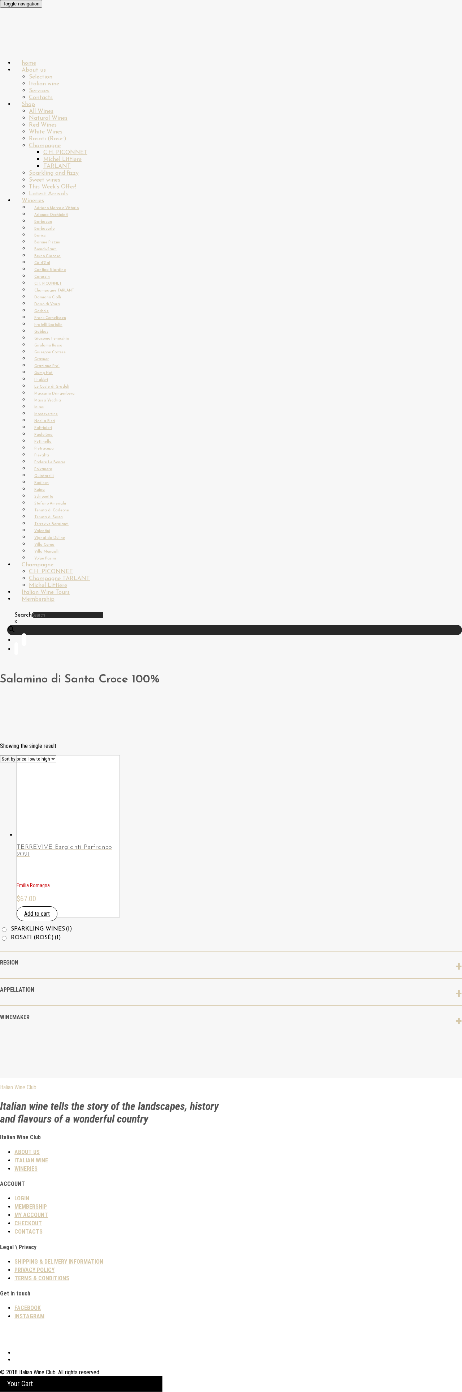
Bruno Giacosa (47, 256)
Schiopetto (43, 497)
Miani (39, 407)
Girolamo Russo (48, 346)
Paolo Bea (43, 435)
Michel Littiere (62, 159)
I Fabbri (41, 380)
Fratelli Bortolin (48, 325)
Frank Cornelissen (50, 318)
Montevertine (46, 414)
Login (21, 1198)
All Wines (41, 111)
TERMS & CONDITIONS (41, 1278)
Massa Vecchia (47, 401)
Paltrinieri (43, 428)
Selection (40, 77)
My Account (31, 1215)
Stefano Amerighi (50, 504)
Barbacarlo (44, 229)
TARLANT (57, 166)
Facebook (27, 1307)
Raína (39, 490)
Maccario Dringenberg (54, 394)
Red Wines (43, 125)
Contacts (28, 1231)
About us (34, 70)
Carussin (42, 277)
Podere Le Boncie (49, 462)
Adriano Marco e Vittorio (56, 208)
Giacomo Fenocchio (51, 339)
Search (23, 615)
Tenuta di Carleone (51, 510)
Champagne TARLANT (54, 291)
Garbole (41, 311)
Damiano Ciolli (47, 297)
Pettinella (43, 442)
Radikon (41, 483)
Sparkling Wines (41, 929)
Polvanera (43, 469)
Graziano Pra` (47, 366)
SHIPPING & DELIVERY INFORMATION (58, 1261)
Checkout (28, 1223)
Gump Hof (43, 373)
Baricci (40, 236)
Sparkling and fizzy (54, 173)
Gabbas (41, 332)
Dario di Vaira (47, 304)
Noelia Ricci (44, 421)
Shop (28, 104)
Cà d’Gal (42, 263)
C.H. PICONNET (65, 153)
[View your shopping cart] (16, 650)
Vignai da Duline (49, 538)
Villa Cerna (44, 545)
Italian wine (44, 84)
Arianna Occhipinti (51, 215)
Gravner (41, 359)
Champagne (45, 146)
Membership (38, 599)
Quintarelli (44, 476)
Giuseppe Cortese (50, 352)
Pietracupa (44, 449)
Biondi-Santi (45, 249)
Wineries (33, 201)
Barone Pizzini (47, 242)
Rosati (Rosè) (36, 938)
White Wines (45, 132)
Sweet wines (44, 180)
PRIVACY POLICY (34, 1270)
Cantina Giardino (50, 270)
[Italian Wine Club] (19, 43)
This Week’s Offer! (52, 187)
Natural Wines (48, 118)
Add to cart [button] (37, 913)
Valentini (42, 531)
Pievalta (41, 455)
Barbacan (43, 222)
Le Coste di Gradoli (51, 387)
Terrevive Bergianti (51, 524)
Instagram (29, 1316)
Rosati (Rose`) (47, 139)
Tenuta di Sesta (48, 517)
